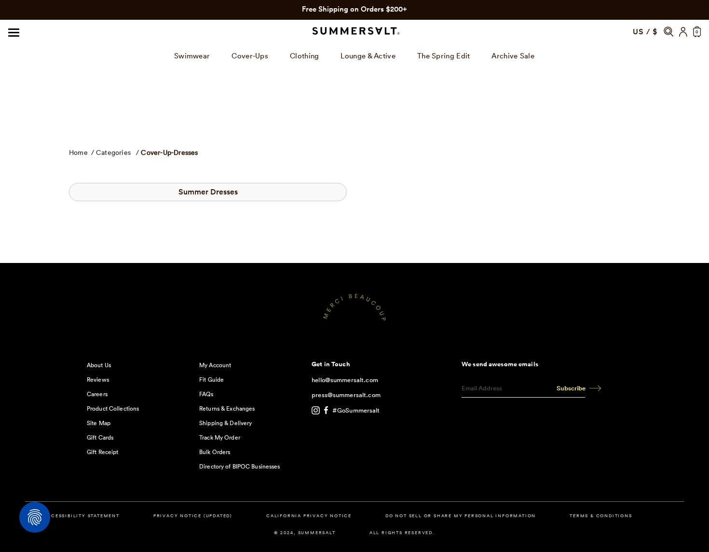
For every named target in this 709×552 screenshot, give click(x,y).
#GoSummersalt (356, 410)
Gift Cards (100, 437)
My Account (215, 365)
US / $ (645, 32)
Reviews (98, 379)
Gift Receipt (102, 452)
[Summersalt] (354, 31)
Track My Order (219, 437)
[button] (668, 31)
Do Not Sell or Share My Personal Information (460, 516)
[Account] (683, 32)
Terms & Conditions (601, 516)
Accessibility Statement (81, 516)
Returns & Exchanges (227, 408)
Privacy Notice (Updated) (192, 516)
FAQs (206, 394)
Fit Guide (211, 379)
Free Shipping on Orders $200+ (354, 9)
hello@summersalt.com (345, 380)
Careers (97, 394)
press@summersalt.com (346, 395)
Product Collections (113, 408)
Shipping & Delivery (225, 423)
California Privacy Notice (309, 516)
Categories (113, 152)
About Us (99, 365)
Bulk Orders (214, 452)
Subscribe (571, 388)
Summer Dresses (208, 192)
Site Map (98, 423)
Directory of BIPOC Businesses (239, 466)
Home (78, 152)
